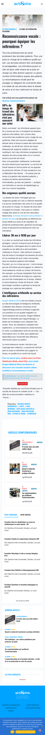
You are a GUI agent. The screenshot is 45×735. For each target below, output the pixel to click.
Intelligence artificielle (25, 409)
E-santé (21, 406)
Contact (11, 711)
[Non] (42, 726)
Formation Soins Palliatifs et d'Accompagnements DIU (21, 570)
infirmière (11, 409)
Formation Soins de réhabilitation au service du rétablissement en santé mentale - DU (19, 523)
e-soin (27, 406)
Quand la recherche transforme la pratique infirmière (28, 471)
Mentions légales (11, 708)
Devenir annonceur (33, 705)
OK (12, 732)
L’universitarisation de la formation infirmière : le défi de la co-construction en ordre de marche (22, 660)
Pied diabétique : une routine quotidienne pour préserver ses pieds (20, 640)
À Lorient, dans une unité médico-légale (30, 447)
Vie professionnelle (9, 29)
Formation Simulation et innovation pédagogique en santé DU (21, 585)
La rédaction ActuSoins (32, 708)
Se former (24, 463)
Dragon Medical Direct (11, 300)
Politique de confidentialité (11, 705)
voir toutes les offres (22, 601)
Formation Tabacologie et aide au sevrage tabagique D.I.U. (21, 554)
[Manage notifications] (40, 730)
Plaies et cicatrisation (11, 637)
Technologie (31, 413)
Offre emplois (25, 514)
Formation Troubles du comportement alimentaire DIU (21, 539)
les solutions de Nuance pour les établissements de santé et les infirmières (20, 377)
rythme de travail (19, 413)
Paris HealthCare (14, 411)
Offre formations (10, 514)
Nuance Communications (13, 100)
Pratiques (20, 637)
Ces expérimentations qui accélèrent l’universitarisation (29, 495)
